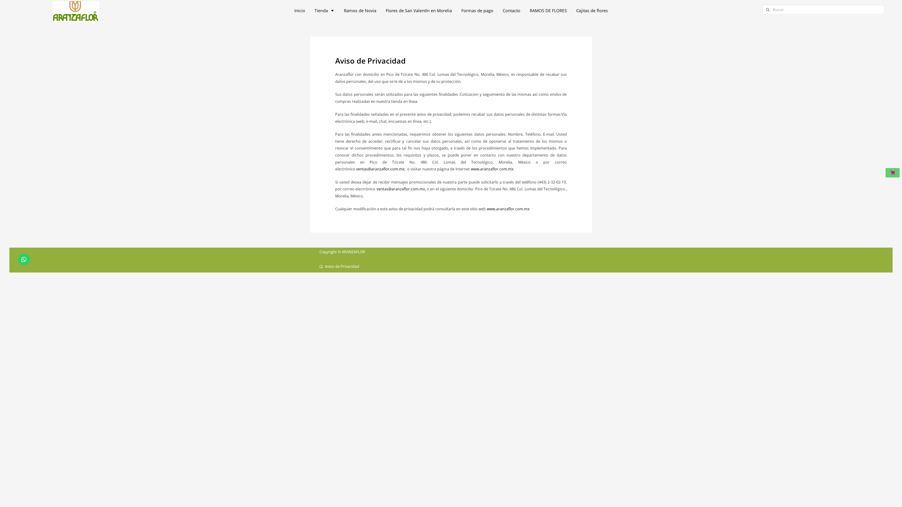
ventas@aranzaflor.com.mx (380, 169)
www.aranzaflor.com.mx (492, 169)
